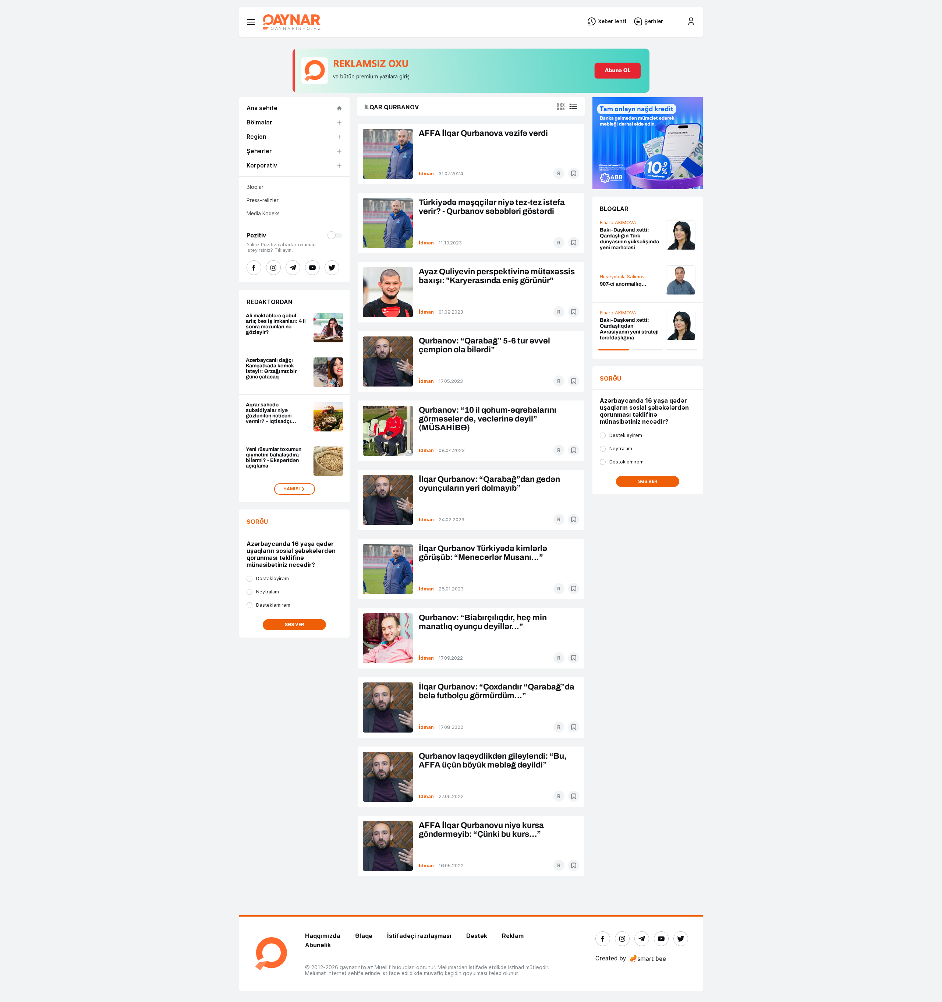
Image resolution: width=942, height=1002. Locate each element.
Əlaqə (363, 935)
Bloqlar (255, 187)
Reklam (513, 935)
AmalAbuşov (618, 231)
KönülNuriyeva (619, 320)
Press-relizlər (263, 200)
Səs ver (294, 624)
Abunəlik (318, 945)
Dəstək (476, 935)
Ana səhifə (262, 108)
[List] (573, 106)
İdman (426, 173)
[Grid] (560, 106)
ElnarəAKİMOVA (621, 269)
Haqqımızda (322, 935)
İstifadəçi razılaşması (419, 935)
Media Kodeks (263, 213)
